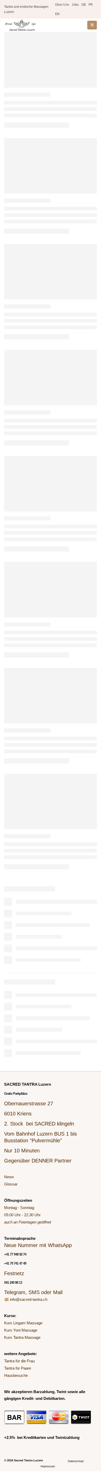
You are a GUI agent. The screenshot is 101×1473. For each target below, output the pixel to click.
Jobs (75, 4)
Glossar (11, 1184)
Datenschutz (76, 1461)
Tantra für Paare (17, 1368)
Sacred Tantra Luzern (28, 1460)
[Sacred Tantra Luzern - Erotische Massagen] (20, 25)
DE (84, 4)
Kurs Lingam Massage (23, 1323)
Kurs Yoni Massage (20, 1330)
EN (57, 14)
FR (91, 4)
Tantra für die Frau (19, 1361)
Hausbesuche (16, 1375)
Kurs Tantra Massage (22, 1337)
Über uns (62, 4)
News (9, 1177)
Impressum (48, 1466)
